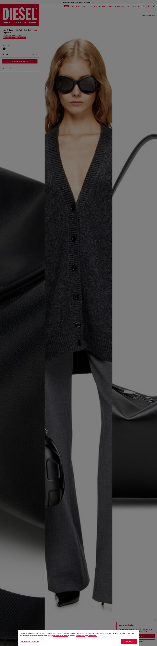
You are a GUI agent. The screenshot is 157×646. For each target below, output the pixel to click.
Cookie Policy (92, 635)
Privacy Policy (80, 635)
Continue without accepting (29, 641)
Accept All (129, 641)
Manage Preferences (60, 635)
